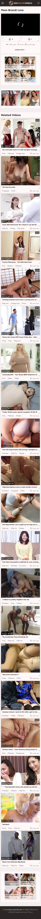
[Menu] (2, 3)
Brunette (21, 228)
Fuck (24, 303)
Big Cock (6, 303)
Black (22, 865)
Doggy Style (21, 153)
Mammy (12, 678)
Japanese (6, 191)
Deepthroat (20, 753)
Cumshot (23, 566)
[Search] (38, 3)
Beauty (11, 266)
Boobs (13, 228)
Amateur (6, 453)
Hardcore (6, 491)
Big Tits (5, 228)
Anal (4, 341)
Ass (4, 153)
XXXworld (23, 3)
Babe (10, 378)
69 (4, 266)
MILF (14, 191)
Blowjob (11, 153)
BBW (17, 378)
